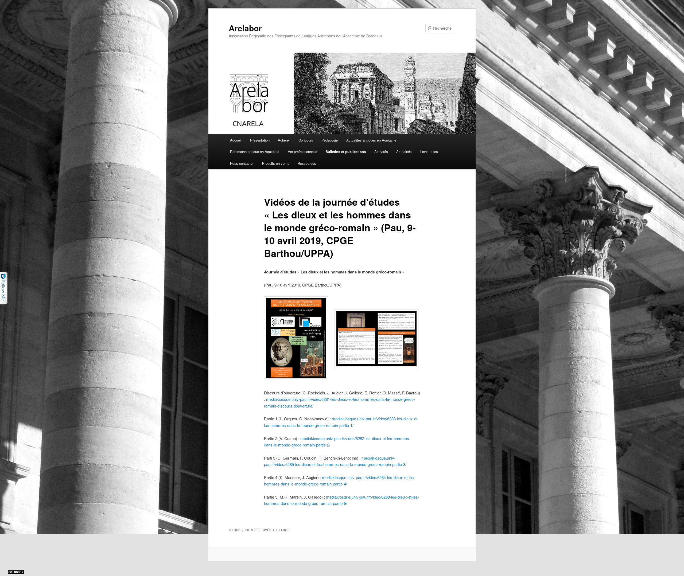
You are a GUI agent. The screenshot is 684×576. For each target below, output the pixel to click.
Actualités (404, 151)
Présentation (260, 140)
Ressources (307, 163)
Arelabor (245, 28)
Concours (305, 140)
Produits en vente (275, 163)
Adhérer (284, 140)
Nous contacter (242, 163)
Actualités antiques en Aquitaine (371, 140)
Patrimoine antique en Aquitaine (254, 151)
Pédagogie (329, 140)
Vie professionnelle (302, 151)
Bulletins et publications (345, 151)
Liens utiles (429, 151)
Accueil (236, 140)
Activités (381, 151)
